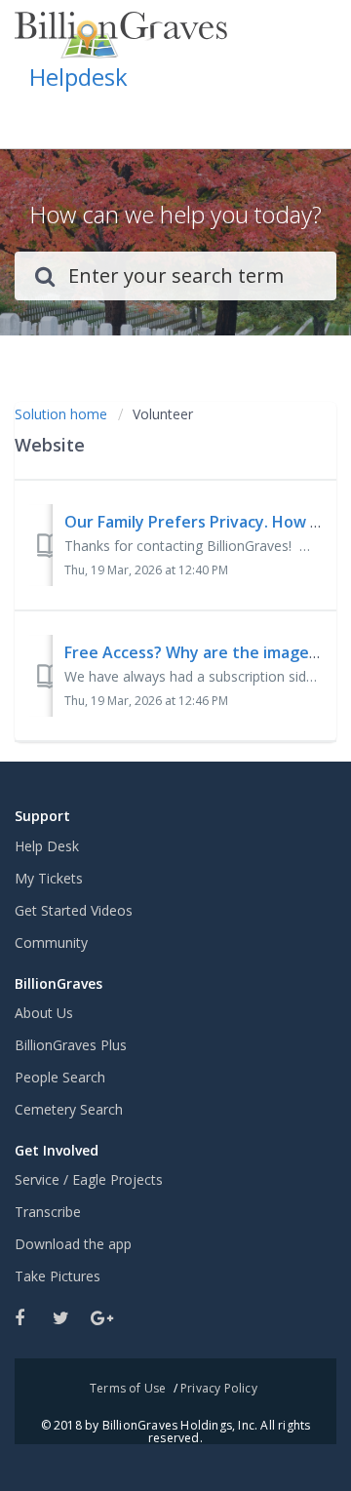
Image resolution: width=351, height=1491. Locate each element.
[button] (314, 114)
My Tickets (49, 878)
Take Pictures (57, 1276)
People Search (60, 1077)
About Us (44, 1012)
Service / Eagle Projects (89, 1179)
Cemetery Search (69, 1109)
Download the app (73, 1244)
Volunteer (163, 414)
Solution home (63, 414)
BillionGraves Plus (71, 1045)
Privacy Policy (218, 1388)
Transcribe (48, 1211)
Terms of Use (128, 1388)
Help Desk (47, 846)
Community (51, 942)
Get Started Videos (74, 910)
